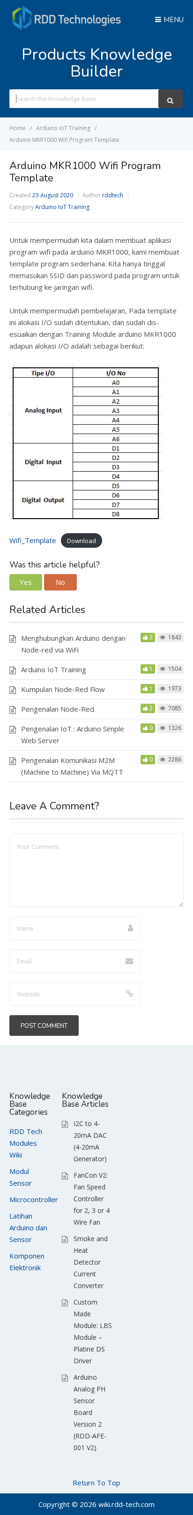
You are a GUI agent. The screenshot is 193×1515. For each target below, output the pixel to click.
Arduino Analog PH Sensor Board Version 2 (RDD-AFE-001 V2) (90, 1412)
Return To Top (96, 1482)
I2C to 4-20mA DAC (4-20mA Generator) (90, 1141)
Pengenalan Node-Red (57, 709)
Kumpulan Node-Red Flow (63, 689)
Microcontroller (33, 1199)
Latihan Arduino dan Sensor (28, 1227)
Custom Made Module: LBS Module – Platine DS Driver (93, 1331)
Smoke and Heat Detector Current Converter (91, 1262)
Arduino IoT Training (62, 207)
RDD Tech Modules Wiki (25, 1143)
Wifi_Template (32, 540)
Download (81, 540)
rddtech (112, 195)
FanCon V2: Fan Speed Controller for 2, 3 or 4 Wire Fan (92, 1199)
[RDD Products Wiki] (67, 28)
